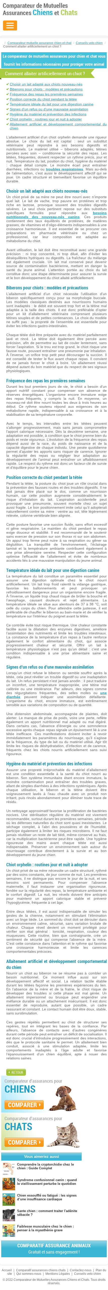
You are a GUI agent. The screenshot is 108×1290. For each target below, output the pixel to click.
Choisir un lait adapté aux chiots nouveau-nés (46, 84)
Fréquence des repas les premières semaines (46, 94)
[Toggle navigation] (10, 25)
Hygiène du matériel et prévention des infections (48, 114)
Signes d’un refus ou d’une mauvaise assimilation (49, 109)
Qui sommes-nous (28, 1274)
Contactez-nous (80, 1270)
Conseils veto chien (89, 43)
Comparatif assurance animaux (54, 1248)
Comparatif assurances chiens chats (41, 1270)
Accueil (7, 1270)
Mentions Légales (57, 1274)
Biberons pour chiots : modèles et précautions (46, 89)
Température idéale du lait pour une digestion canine (51, 104)
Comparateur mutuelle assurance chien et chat (39, 43)
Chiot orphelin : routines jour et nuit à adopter (46, 119)
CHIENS (20, 1089)
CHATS (18, 1126)
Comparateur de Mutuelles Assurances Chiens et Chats (40, 9)
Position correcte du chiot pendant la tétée (43, 99)
